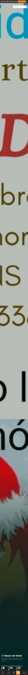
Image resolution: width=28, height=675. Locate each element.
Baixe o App (22, 1)
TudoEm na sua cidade (12, 1)
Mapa (3, 1)
